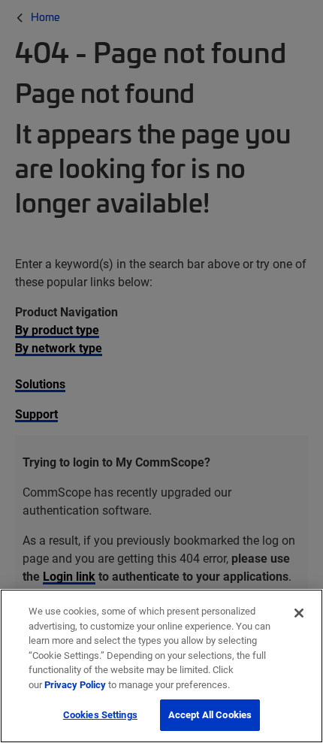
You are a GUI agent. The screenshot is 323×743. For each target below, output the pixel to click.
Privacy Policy (75, 684)
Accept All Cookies (210, 714)
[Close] (298, 613)
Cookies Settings (100, 714)
